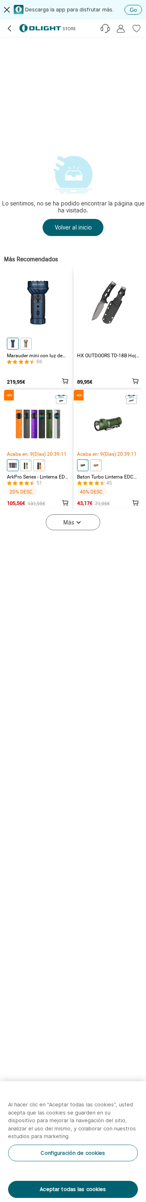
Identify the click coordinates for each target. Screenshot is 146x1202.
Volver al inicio (73, 227)
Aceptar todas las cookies (73, 1189)
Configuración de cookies (73, 1153)
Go (133, 10)
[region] (73, 1141)
